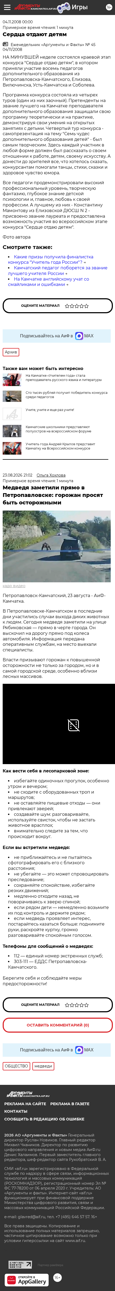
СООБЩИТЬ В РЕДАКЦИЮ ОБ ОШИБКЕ (44, 1119)
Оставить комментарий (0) (58, 1025)
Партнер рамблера (50, 1265)
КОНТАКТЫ (15, 1111)
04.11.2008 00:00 (18, 22)
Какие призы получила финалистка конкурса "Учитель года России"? (50, 259)
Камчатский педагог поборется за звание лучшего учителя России (58, 270)
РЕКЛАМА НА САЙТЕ (25, 1103)
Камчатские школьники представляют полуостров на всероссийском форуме (58, 429)
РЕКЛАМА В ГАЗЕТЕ (69, 1103)
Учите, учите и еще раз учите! (50, 410)
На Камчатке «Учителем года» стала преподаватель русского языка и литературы (64, 377)
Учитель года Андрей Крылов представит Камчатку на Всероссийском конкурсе (60, 446)
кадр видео (14, 585)
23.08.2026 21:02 (17, 475)
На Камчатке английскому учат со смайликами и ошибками (48, 282)
